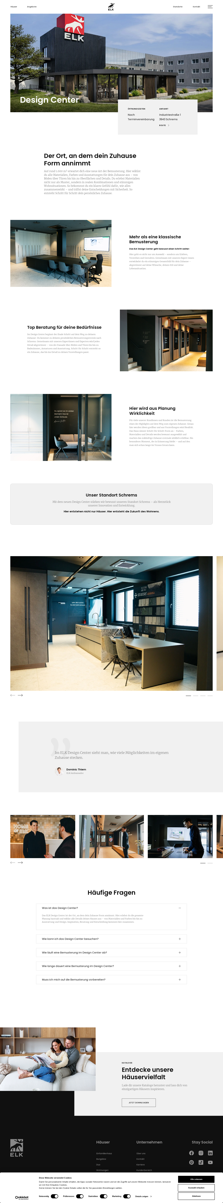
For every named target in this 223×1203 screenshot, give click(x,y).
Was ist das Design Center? (60, 908)
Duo (98, 1164)
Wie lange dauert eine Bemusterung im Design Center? (78, 966)
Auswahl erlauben (196, 1188)
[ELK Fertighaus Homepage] (16, 1148)
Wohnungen (102, 1170)
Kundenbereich (144, 1170)
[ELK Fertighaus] (111, 6)
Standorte (177, 6)
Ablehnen (196, 1196)
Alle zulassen (196, 1179)
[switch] (79, 1196)
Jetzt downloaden (139, 1102)
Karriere (140, 1164)
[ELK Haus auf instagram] (201, 1152)
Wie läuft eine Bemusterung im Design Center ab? (74, 952)
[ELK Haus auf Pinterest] (191, 1162)
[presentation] (12, 695)
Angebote (32, 6)
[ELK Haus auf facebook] (191, 1152)
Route (162, 125)
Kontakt (196, 6)
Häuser (14, 6)
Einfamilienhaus (104, 1153)
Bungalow (101, 1159)
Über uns (140, 1153)
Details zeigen (141, 1196)
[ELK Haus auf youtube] (210, 1162)
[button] (210, 6)
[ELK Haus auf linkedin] (210, 1152)
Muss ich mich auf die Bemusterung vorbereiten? (73, 979)
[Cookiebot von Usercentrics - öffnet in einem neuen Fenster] (22, 1198)
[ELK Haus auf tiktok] (201, 1162)
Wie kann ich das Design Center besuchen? (70, 939)
